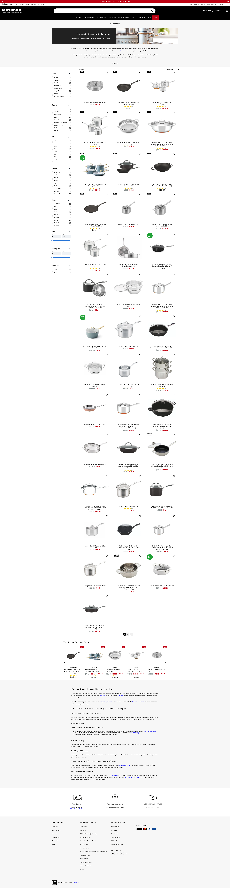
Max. (63, 234)
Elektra (56, 209)
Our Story (114, 830)
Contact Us (220, 4)
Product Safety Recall (86, 862)
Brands (142, 17)
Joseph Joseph (58, 125)
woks (117, 702)
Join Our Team (115, 837)
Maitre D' (56, 223)
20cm (56, 159)
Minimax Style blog (125, 765)
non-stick (121, 695)
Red (55, 185)
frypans (103, 702)
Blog (191, 4)
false (56, 272)
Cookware (77, 17)
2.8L (55, 157)
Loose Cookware (59, 96)
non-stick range (135, 733)
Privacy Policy (84, 858)
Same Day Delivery (30, 4)
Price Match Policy (85, 855)
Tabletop (112, 17)
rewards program (117, 775)
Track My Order (56, 830)
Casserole (57, 80)
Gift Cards (83, 830)
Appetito (56, 111)
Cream (56, 177)
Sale (155, 17)
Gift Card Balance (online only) (88, 834)
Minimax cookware (138, 702)
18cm (56, 151)
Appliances (101, 17)
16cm (56, 148)
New (149, 17)
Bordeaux (57, 172)
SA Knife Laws (84, 844)
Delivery (54, 834)
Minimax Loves (115, 841)
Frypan (56, 93)
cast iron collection (150, 731)
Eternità (56, 217)
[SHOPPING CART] (227, 10)
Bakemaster (57, 114)
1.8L (55, 140)
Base (55, 206)
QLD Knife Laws (84, 848)
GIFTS (134, 17)
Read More (115, 63)
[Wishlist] (223, 11)
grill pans (109, 702)
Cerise (56, 175)
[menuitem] (61, 77)
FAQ (53, 844)
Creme (56, 180)
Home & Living (123, 17)
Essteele (56, 117)
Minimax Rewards (211, 4)
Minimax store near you (132, 777)
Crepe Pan (57, 91)
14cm (56, 146)
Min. (53, 234)
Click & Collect (40, 4)
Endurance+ (57, 212)
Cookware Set (58, 88)
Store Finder (83, 826)
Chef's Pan (57, 85)
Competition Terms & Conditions (89, 841)
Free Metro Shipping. (77, 809)
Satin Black (57, 188)
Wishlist (82, 869)
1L (55, 154)
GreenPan (57, 120)
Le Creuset (57, 128)
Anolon (56, 109)
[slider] (52, 240)
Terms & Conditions (85, 865)
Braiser (56, 77)
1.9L (55, 143)
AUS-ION (57, 204)
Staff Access (76, 882)
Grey (55, 183)
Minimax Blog (115, 826)
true (55, 269)
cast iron (102, 695)
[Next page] (131, 634)
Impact (56, 220)
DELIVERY (16, 4)
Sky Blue (56, 191)
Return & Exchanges (58, 841)
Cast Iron (57, 83)
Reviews (203, 4)
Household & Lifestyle (60, 122)
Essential (56, 214)
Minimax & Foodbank (117, 844)
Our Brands (114, 834)
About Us (196, 4)
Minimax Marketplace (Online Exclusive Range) (93, 851)
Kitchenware (89, 17)
